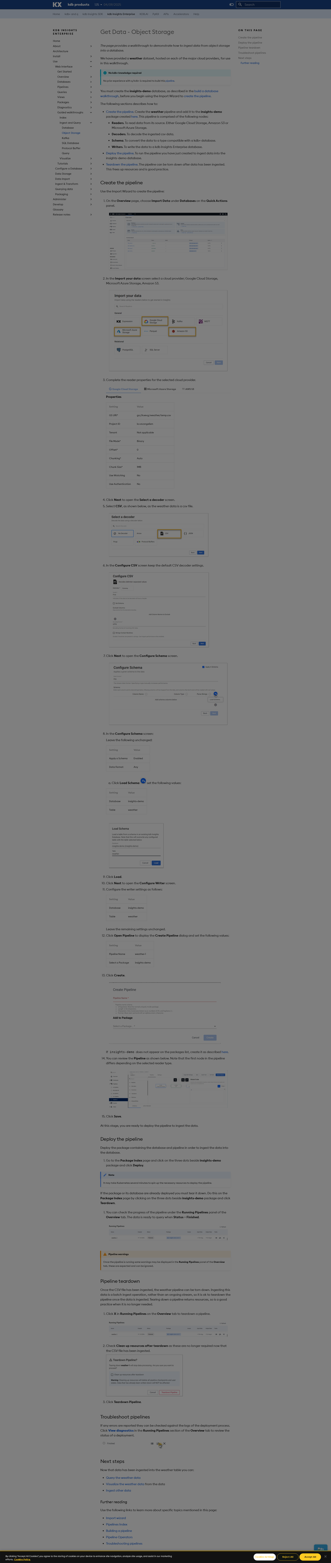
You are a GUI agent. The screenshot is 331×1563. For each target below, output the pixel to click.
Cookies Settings (264, 1557)
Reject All (287, 1557)
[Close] (325, 1556)
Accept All (310, 1557)
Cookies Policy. (22, 1559)
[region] (165, 1557)
